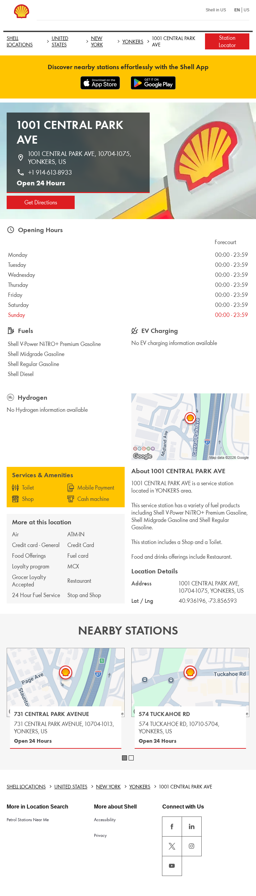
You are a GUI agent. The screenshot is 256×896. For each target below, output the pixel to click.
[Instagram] (192, 846)
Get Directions (40, 202)
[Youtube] (172, 866)
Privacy (100, 835)
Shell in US (216, 10)
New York (97, 41)
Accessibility (105, 820)
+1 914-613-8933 (50, 172)
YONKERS (132, 41)
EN (237, 10)
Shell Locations (20, 41)
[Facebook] (172, 827)
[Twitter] (172, 846)
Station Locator (227, 41)
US (246, 10)
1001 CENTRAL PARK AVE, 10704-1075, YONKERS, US (80, 158)
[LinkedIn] (192, 827)
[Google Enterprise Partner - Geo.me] (144, 448)
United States (60, 41)
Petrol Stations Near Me (28, 820)
